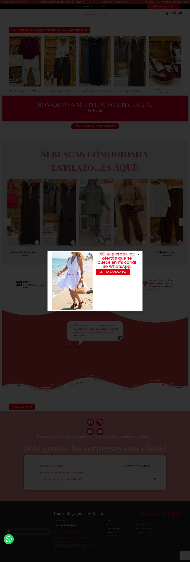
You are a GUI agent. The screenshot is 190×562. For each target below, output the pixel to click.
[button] (138, 255)
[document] (95, 281)
